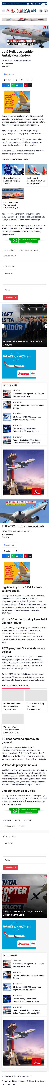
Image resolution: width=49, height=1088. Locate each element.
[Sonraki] (45, 326)
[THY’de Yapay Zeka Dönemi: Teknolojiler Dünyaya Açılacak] (24, 428)
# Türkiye (22, 822)
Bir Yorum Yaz (9, 266)
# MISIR (17, 817)
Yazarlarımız (6, 1078)
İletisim (42, 1078)
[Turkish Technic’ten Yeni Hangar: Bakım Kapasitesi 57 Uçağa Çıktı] (24, 440)
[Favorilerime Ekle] (17, 80)
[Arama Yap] (41, 11)
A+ (27, 80)
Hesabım (22, 1078)
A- (32, 80)
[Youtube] (14, 1081)
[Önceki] (3, 326)
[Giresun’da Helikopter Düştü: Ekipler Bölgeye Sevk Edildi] (24, 393)
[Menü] (3, 11)
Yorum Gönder (10, 297)
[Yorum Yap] (22, 80)
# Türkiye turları (10, 256)
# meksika (7, 817)
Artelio (34, 1073)
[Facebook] (3, 1081)
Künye (14, 1078)
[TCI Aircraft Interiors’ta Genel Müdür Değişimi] (24, 405)
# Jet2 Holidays (9, 250)
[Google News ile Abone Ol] (10, 74)
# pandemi (28, 817)
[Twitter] (9, 1081)
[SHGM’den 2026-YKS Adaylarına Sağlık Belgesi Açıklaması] (24, 325)
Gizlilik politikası (33, 1078)
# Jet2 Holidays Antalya (29, 250)
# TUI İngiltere (9, 822)
